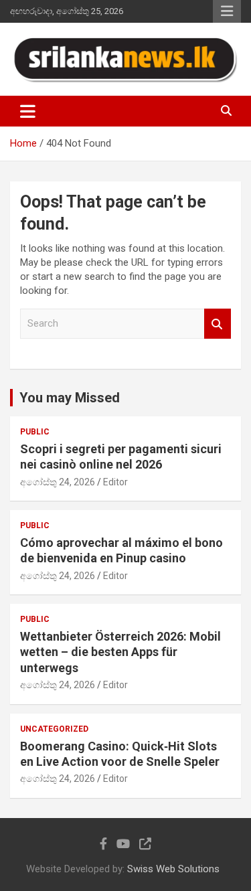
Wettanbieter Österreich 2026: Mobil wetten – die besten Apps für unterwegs (120, 652)
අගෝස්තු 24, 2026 (57, 482)
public (35, 431)
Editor (115, 482)
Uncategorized (54, 729)
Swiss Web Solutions (173, 869)
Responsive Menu (227, 11)
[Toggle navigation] (28, 111)
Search (217, 324)
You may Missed (69, 398)
